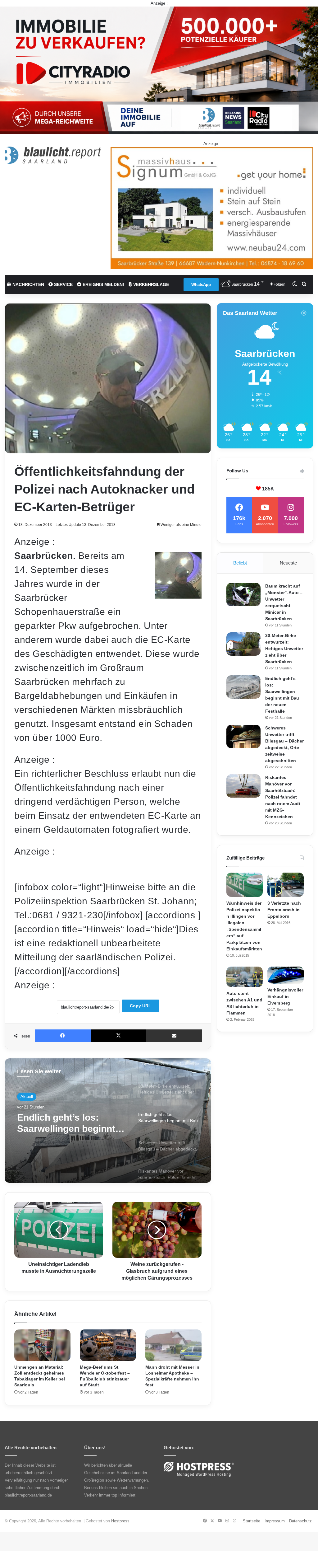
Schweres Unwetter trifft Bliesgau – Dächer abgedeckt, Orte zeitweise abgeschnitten (71, 1123)
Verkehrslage (150, 284)
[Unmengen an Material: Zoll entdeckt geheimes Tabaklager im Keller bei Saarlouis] (42, 1345)
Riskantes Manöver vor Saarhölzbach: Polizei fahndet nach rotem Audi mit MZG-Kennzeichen (282, 797)
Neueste (288, 562)
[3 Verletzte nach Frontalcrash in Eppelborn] (285, 885)
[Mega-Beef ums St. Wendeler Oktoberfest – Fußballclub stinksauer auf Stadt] (108, 1345)
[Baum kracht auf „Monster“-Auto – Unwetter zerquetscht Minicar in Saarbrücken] (243, 594)
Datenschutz (300, 1521)
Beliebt (240, 562)
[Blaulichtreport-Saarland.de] (53, 155)
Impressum (275, 1521)
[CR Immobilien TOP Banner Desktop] (159, 70)
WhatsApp (201, 284)
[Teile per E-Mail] (174, 1035)
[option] (108, 1120)
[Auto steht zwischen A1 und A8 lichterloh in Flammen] (244, 977)
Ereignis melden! (102, 284)
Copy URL (140, 1005)
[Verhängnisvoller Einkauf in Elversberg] (285, 975)
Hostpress (120, 1521)
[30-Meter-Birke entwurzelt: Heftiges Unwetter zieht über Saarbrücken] (243, 644)
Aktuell (26, 1096)
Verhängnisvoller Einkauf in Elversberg (285, 996)
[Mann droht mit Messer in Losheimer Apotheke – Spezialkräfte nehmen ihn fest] (173, 1345)
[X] (119, 1035)
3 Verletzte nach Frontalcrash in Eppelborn (284, 910)
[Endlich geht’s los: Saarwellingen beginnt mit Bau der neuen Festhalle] (243, 687)
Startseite (251, 1521)
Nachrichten (27, 284)
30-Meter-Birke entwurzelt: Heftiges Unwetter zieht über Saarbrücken (284, 648)
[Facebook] (63, 1035)
